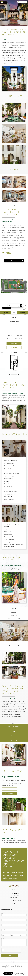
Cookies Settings (19, 973)
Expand (15, 352)
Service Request (9, 793)
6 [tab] (15, 377)
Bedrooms (3, 928)
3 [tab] (11, 377)
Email (2, 918)
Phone (2, 923)
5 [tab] (14, 377)
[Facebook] (12, 889)
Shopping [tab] (14, 740)
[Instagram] (14, 889)
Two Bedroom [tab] (14, 324)
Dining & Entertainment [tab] (14, 726)
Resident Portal (9, 789)
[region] (14, 969)
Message (3, 938)
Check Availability (14, 347)
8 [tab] (18, 377)
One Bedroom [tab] (14, 321)
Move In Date (5, 933)
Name (2, 913)
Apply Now (14, 343)
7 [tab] (16, 377)
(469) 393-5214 (23, 2)
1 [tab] (13, 205)
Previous (2, 352)
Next (26, 352)
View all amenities (14, 169)
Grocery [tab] (14, 735)
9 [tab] (19, 377)
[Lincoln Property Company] (14, 962)
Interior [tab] (14, 612)
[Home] (14, 886)
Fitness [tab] (14, 731)
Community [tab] (14, 615)
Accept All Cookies (8, 973)
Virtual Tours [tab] (14, 618)
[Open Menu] (0, 1)
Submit (9, 955)
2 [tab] (14, 205)
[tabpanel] (14, 13)
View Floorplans (6, 252)
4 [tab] (12, 377)
